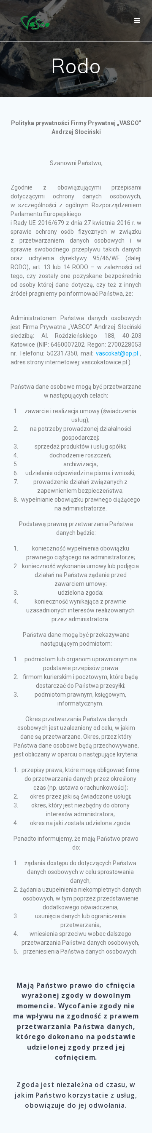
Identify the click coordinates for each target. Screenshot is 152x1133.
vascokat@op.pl (117, 353)
